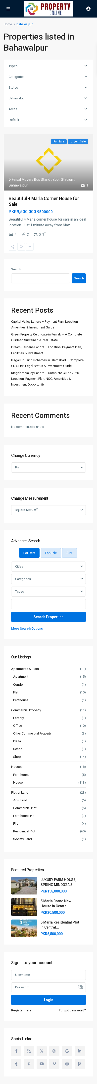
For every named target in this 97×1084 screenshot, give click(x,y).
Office (17, 726)
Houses (16, 767)
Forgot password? (72, 1010)
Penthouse (20, 700)
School (18, 749)
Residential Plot (24, 831)
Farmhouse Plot (24, 816)
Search (16, 269)
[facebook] (16, 1051)
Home (8, 24)
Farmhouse (21, 775)
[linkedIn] (80, 1051)
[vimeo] (54, 1064)
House (18, 782)
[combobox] (48, 567)
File (15, 823)
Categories (16, 77)
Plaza (17, 741)
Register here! (22, 1010)
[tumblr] (16, 1064)
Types (13, 66)
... (72, 225)
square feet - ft (26, 510)
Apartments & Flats (25, 669)
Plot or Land (19, 792)
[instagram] (67, 1064)
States (13, 87)
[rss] (29, 1051)
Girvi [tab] (69, 553)
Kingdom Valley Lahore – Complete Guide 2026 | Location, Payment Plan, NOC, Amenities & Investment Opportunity (45, 378)
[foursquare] (80, 1064)
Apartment (20, 676)
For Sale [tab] (51, 553)
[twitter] (42, 1051)
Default (14, 120)
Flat (15, 692)
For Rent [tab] (29, 553)
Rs (17, 467)
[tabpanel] (48, 596)
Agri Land (20, 800)
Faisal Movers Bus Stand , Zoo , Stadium (43, 179)
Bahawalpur (17, 98)
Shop (17, 757)
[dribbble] (54, 1051)
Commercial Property (26, 710)
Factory (18, 718)
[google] (67, 1051)
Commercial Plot (25, 808)
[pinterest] (29, 1064)
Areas (13, 109)
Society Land (22, 839)
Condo (18, 684)
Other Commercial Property (32, 733)
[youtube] (42, 1064)
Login (48, 1000)
